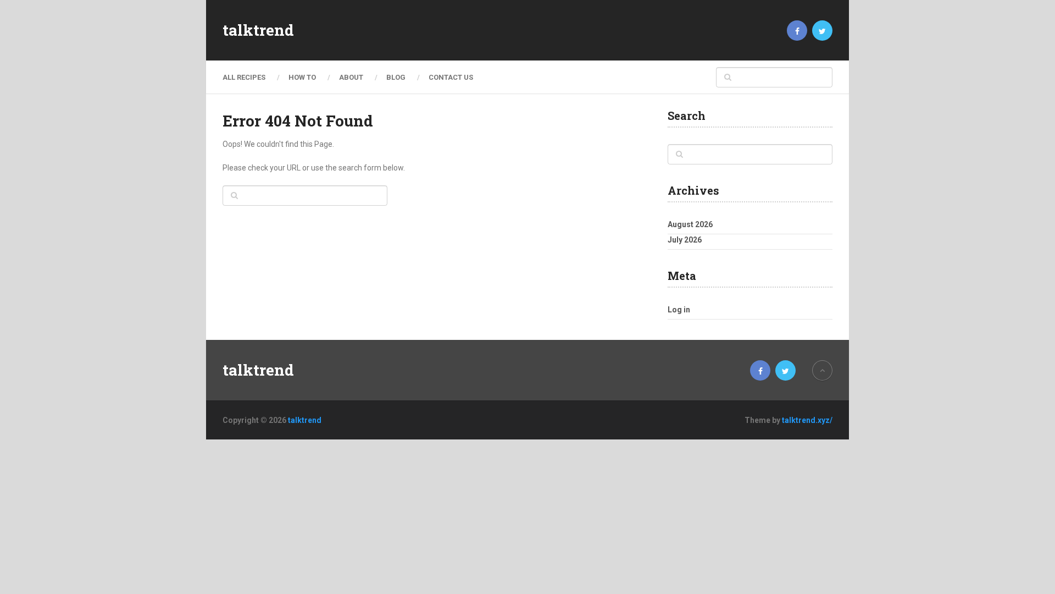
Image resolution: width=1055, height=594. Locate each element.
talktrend (258, 30)
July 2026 (685, 239)
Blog (396, 77)
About (351, 77)
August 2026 (690, 224)
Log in (679, 309)
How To (302, 77)
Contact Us (451, 77)
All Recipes (244, 77)
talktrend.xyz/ (807, 420)
